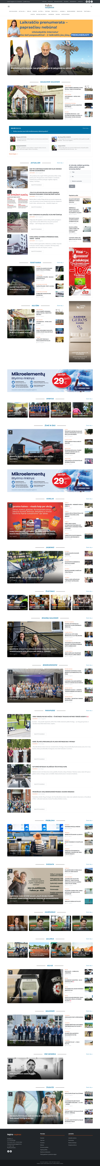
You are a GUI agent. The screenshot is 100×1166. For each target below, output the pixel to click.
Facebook (42, 1138)
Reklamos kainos (58, 1)
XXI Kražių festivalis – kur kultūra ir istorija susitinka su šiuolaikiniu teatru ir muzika (73, 115)
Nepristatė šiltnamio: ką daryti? (74, 834)
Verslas (29, 11)
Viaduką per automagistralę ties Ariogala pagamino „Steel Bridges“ (74, 515)
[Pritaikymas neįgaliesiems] (92, 2)
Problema (12, 848)
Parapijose (79, 11)
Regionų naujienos (41, 14)
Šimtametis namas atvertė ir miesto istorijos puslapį (32, 114)
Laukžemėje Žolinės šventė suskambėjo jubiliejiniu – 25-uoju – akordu (74, 1103)
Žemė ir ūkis (54, 11)
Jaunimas (62, 11)
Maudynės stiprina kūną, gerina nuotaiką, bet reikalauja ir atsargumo (74, 892)
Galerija (58, 14)
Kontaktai (50, 1)
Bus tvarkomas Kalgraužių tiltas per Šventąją (46, 214)
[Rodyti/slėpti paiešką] (91, 6)
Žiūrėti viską (86, 128)
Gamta (66, 429)
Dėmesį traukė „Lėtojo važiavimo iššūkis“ (26, 578)
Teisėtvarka (87, 11)
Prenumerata (73, 1)
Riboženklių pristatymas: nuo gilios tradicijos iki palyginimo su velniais (42, 68)
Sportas (33, 14)
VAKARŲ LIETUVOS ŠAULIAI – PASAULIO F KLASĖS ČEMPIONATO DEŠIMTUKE (73, 625)
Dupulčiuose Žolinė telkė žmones (74, 1093)
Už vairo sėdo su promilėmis (21, 997)
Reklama (42, 1145)
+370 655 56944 (18, 1142)
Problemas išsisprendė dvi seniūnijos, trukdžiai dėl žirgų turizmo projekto (73, 852)
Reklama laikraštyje (72, 1142)
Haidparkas (51, 14)
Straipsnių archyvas (72, 1145)
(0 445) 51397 (12, 1142)
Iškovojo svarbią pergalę (80, 415)
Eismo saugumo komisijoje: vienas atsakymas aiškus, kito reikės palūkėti (74, 999)
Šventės (67, 112)
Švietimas (47, 11)
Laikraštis (80, 1)
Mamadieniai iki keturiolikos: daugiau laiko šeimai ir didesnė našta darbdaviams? (73, 644)
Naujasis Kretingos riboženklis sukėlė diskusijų (74, 201)
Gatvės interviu (65, 14)
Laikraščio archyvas (72, 1138)
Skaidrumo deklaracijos (45, 1152)
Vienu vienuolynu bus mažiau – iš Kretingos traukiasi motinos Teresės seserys (59, 716)
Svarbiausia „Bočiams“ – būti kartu (24, 697)
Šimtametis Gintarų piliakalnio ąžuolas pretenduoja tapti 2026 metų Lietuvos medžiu (73, 433)
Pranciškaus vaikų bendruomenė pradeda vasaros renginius (53, 792)
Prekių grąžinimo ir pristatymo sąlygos (48, 1154)
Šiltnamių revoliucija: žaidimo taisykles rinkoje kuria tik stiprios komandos (73, 452)
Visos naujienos (13, 11)
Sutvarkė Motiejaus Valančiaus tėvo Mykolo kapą (49, 766)
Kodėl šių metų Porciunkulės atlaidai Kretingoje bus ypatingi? (53, 741)
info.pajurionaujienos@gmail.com (14, 1144)
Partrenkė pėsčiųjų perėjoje (72, 826)
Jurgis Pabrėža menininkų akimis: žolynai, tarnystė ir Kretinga (43, 313)
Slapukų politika (43, 1149)
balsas (72, 186)
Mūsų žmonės (13, 111)
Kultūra (40, 11)
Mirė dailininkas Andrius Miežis (23, 1074)
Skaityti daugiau (13, 154)
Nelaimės (38, 266)
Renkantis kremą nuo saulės (73, 901)
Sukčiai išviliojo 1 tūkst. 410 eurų (45, 286)
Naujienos (67, 1015)
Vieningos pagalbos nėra (20, 851)
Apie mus (44, 1)
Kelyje (66, 969)
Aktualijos (21, 11)
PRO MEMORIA (13, 1071)
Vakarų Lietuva (68, 632)
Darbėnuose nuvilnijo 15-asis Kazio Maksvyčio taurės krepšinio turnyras (60, 414)
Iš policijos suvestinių (70, 103)
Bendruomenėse (71, 11)
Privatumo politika (44, 1147)
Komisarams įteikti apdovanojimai (74, 1017)
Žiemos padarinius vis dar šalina (74, 842)
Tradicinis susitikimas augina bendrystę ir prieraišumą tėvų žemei (73, 672)
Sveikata (35, 11)
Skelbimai (66, 1)
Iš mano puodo (68, 439)
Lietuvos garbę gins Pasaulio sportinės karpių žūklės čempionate (16, 414)
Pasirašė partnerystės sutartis (23, 1040)
